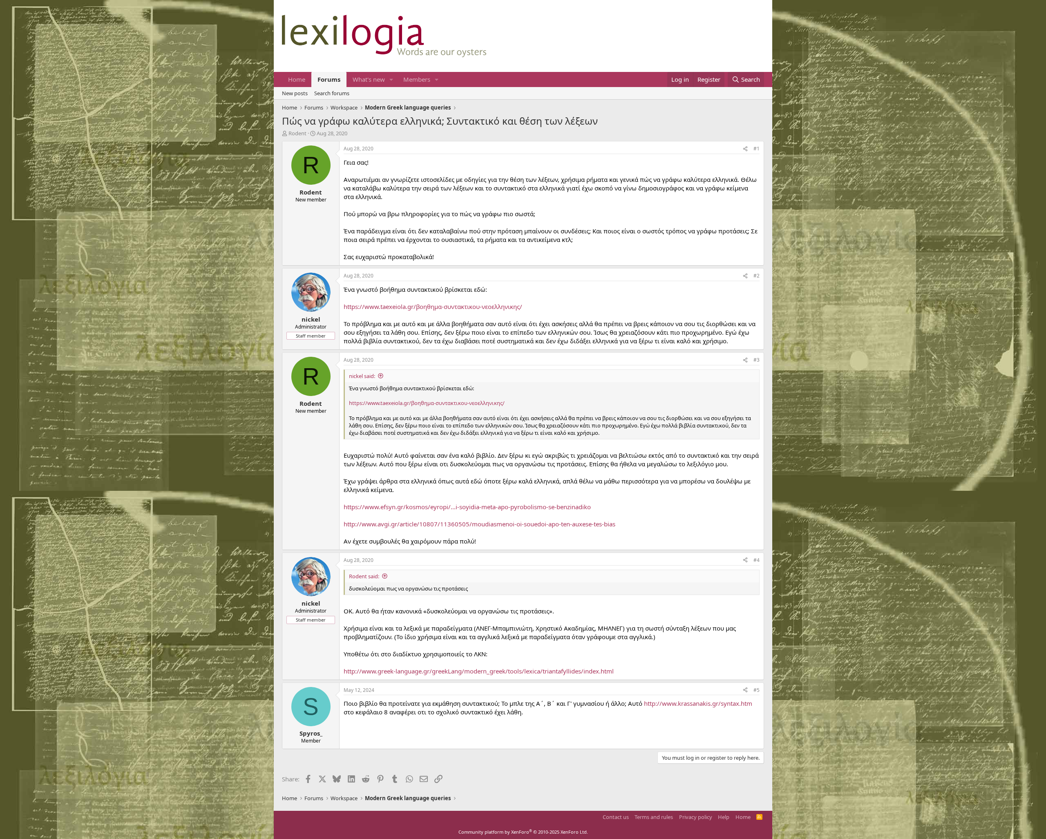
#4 (756, 560)
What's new (369, 79)
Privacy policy (695, 817)
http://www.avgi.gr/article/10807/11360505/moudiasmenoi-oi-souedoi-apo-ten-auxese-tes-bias (479, 524)
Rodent (297, 133)
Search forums (331, 93)
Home (296, 79)
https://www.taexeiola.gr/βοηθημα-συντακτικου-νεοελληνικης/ (433, 306)
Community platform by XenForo (523, 832)
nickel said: (362, 376)
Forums (328, 79)
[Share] (745, 149)
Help (723, 817)
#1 (756, 148)
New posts (295, 93)
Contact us (616, 817)
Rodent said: (364, 576)
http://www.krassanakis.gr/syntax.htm (698, 703)
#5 (756, 690)
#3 (756, 359)
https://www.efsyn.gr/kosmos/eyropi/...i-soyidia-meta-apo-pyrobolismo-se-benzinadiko (467, 507)
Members (416, 79)
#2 (756, 275)
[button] (391, 79)
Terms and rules (654, 817)
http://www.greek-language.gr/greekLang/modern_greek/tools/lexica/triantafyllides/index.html (479, 671)
